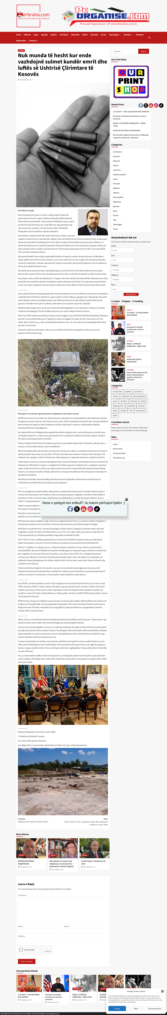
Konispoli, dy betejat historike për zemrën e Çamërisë (129, 117)
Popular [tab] (126, 301)
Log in (115, 444)
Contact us (33, 40)
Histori (85, 34)
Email (66, 926)
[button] (162, 991)
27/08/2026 (57, 870)
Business (116, 156)
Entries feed (117, 449)
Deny (136, 1009)
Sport (115, 211)
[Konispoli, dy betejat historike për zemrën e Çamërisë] (118, 328)
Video (115, 229)
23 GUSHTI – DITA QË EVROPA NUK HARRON (131, 112)
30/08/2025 (26, 80)
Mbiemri (114, 275)
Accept (117, 1009)
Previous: (33, 820)
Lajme (36, 34)
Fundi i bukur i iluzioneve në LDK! (93, 862)
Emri (113, 284)
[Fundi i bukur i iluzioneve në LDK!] (95, 848)
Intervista (94, 34)
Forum (103, 34)
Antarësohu (131, 294)
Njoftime (116, 188)
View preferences (154, 1009)
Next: (86, 822)
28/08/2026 (25, 867)
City (113, 255)
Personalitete (118, 197)
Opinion (54, 34)
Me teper (127, 34)
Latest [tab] (116, 301)
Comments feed (119, 453)
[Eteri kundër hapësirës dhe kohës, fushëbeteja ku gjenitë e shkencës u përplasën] (118, 374)
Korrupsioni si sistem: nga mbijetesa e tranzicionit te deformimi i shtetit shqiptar (62, 864)
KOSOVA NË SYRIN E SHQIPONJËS (26, 862)
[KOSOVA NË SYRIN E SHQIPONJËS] (31, 848)
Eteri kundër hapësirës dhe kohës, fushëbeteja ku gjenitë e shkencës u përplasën (131, 136)
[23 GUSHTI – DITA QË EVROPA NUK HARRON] (118, 312)
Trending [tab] (138, 301)
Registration (21, 40)
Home (18, 34)
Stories (115, 215)
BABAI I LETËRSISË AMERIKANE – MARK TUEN (129, 124)
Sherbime (140, 34)
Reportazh (75, 34)
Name (21, 926)
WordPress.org (119, 458)
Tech (115, 220)
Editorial (27, 34)
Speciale (44, 34)
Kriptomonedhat (119, 174)
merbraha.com (18, 1014)
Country (114, 265)
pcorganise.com (53, 1014)
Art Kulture (64, 34)
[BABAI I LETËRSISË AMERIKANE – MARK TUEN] (118, 343)
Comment (22, 895)
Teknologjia (113, 34)
